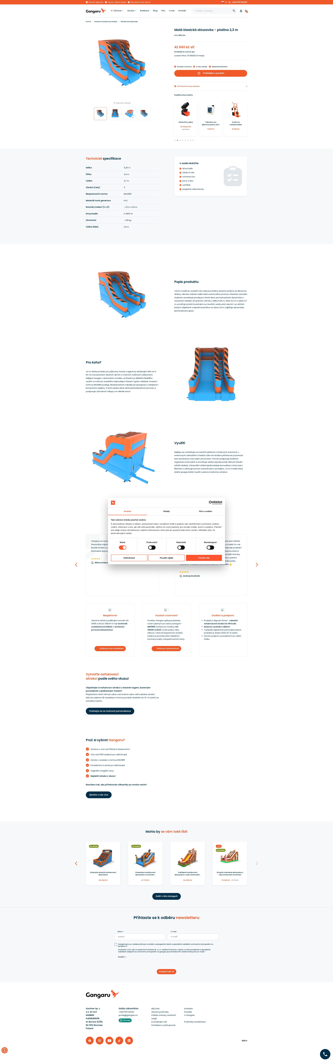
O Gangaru (189, 1015)
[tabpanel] (185, 118)
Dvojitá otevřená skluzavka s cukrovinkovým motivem (230, 873)
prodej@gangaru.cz (128, 1015)
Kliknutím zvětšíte (123, 103)
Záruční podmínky (160, 1012)
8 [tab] (193, 140)
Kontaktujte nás (159, 1021)
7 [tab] (190, 140)
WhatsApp (126, 1020)
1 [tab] (175, 140)
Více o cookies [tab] (205, 511)
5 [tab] (185, 140)
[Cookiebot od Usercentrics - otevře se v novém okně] (210, 503)
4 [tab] (182, 140)
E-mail (174, 931)
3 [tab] (180, 140)
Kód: (176, 35)
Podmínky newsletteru (195, 1021)
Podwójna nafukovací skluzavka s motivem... (145, 873)
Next (257, 594)
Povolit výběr (166, 558)
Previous (76, 594)
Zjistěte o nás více (98, 794)
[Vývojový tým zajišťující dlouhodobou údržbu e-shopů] (244, 1040)
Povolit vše (204, 558)
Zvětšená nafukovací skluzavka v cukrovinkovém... (188, 873)
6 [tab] (188, 140)
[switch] (149, 546)
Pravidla (188, 1012)
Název (121, 931)
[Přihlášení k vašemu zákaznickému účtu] (241, 11)
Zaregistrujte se (166, 971)
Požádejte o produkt (210, 73)
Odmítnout (129, 558)
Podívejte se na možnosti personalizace (110, 711)
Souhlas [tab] (127, 511)
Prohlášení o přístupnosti (163, 1025)
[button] (224, 2)
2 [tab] (177, 140)
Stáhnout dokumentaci (168, 648)
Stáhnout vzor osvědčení (112, 648)
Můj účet (155, 1008)
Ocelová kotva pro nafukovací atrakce (236, 123)
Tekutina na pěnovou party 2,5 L (186, 123)
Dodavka (188, 1008)
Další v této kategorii (166, 896)
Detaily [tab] (166, 511)
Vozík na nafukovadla (211, 123)
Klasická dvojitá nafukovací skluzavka (103, 873)
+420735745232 (239, 2)
